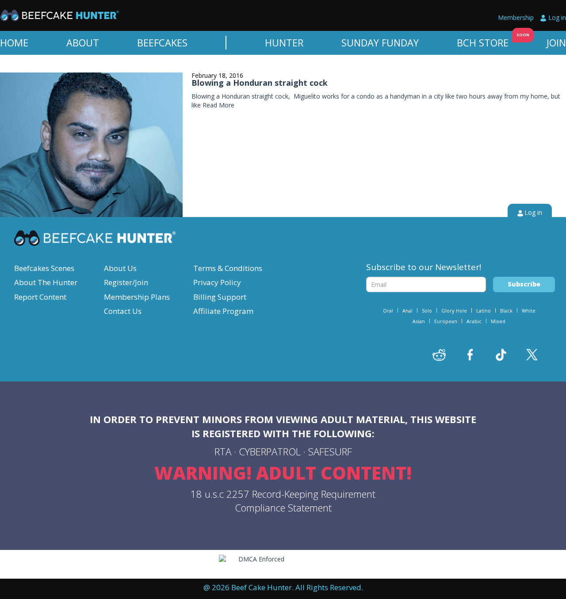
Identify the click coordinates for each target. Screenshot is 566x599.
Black (506, 310)
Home (14, 42)
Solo (427, 310)
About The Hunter (45, 282)
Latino (483, 310)
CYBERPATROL (270, 451)
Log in (557, 17)
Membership (516, 17)
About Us (120, 268)
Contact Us (123, 311)
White (528, 310)
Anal (407, 310)
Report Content (40, 297)
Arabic (474, 321)
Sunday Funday (380, 42)
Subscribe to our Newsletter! (423, 267)
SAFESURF (330, 451)
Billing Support (219, 297)
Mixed (498, 321)
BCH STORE (483, 42)
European (445, 321)
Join (556, 42)
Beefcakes (162, 42)
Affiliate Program (223, 311)
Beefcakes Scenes (44, 268)
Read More (218, 105)
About (82, 42)
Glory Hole (454, 310)
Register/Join (126, 282)
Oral (388, 310)
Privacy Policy (217, 282)
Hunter (284, 42)
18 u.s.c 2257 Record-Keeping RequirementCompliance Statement (283, 500)
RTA (222, 451)
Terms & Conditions (227, 268)
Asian (419, 321)
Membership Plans (137, 297)
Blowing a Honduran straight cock (259, 82)
